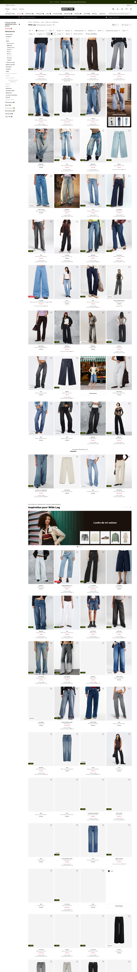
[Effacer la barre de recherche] (131, 13)
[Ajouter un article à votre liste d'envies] (51, 40)
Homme (14, 9)
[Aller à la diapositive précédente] (121, 507)
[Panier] (131, 9)
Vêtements (36, 22)
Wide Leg (48, 22)
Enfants (22, 9)
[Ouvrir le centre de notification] (122, 9)
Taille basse (55, 22)
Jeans (42, 22)
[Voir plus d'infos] (41, 81)
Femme (7, 9)
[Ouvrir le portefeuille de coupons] (113, 9)
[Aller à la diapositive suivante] (130, 507)
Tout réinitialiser (92, 34)
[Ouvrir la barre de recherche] (110, 13)
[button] (116, 25)
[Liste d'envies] (126, 9)
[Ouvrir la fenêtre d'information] (135, 2)
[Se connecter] (118, 9)
